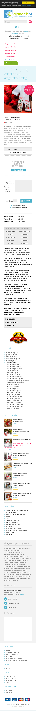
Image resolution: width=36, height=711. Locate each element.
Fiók (28, 36)
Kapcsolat (9, 690)
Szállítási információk (12, 520)
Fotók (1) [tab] (10, 326)
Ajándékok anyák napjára (15, 376)
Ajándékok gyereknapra (14, 388)
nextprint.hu (12, 607)
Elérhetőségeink (11, 532)
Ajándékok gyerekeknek (14, 368)
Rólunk (8, 516)
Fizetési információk (12, 522)
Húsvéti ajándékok (13, 386)
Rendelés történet (11, 678)
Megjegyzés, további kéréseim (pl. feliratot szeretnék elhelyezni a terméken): (9, 187)
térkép (22, 594)
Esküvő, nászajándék (13, 374)
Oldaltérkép (9, 534)
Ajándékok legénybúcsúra (15, 406)
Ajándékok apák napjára (15, 378)
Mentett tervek (14, 38)
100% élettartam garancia (14, 528)
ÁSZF (7, 518)
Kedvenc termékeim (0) (15, 36)
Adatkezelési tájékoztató (14, 524)
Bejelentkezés (10, 676)
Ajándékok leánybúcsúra (15, 404)
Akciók (8, 668)
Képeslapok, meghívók (11, 53)
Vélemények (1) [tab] (12, 322)
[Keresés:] (30, 21)
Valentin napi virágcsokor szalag (19, 71)
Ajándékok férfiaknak (14, 366)
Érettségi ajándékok (13, 392)
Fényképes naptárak (11, 44)
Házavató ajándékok (13, 398)
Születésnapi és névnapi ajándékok (18, 380)
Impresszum (10, 526)
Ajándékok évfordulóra (14, 396)
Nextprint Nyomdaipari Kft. (23, 704)
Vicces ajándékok (10, 50)
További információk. (27, 5)
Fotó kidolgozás (10, 56)
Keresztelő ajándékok (14, 402)
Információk (9, 63)
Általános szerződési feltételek (15, 514)
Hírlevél (8, 682)
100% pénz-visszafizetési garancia (17, 530)
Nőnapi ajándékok (13, 384)
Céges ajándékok (12, 370)
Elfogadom (28, 2)
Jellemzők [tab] (11, 319)
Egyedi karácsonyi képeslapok (22, 439)
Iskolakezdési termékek (14, 400)
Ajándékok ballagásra (14, 390)
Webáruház (7, 69)
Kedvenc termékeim (12, 680)
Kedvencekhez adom (19, 205)
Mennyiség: (8, 201)
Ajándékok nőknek (13, 364)
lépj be (26, 31)
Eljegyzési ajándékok (13, 394)
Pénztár (25, 38)
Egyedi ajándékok (10, 47)
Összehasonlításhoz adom (19, 207)
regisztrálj (15, 33)
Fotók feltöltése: (9, 123)
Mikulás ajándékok (13, 408)
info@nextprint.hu (13, 603)
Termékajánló (9, 60)
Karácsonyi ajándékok (14, 372)
